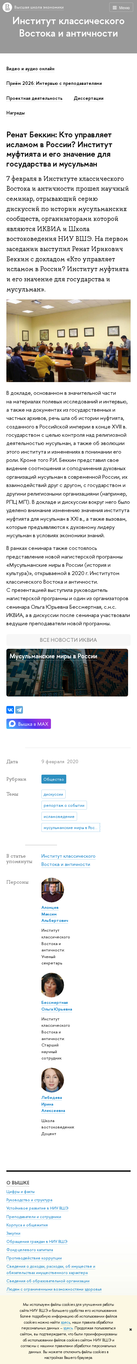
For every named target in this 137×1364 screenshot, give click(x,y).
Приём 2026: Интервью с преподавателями (54, 83)
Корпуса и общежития (27, 1225)
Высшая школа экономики (39, 7)
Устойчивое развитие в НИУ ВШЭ (37, 1208)
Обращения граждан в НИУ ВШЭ (37, 1241)
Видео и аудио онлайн (30, 68)
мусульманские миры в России (72, 827)
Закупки (13, 1233)
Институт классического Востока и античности (68, 26)
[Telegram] (19, 710)
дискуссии (53, 794)
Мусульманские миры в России (53, 656)
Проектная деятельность (34, 98)
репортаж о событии (64, 805)
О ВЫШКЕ (17, 1182)
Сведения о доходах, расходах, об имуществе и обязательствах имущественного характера (50, 1269)
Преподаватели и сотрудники (33, 1216)
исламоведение (59, 816)
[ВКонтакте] (10, 710)
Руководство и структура (29, 1200)
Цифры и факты (20, 1191)
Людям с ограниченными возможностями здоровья (54, 1289)
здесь (65, 1322)
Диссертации (89, 98)
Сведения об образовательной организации (48, 1281)
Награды (15, 113)
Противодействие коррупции (34, 1258)
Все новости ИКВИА (68, 639)
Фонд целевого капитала (29, 1249)
